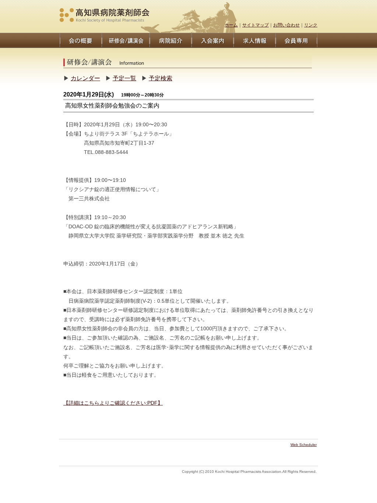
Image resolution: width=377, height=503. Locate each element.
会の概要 (81, 40)
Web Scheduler (303, 445)
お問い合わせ (286, 25)
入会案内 (212, 40)
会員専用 (296, 40)
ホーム (231, 25)
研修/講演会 (125, 40)
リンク (310, 25)
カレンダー (85, 78)
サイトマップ (255, 25)
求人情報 (254, 40)
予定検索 (160, 78)
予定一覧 (124, 78)
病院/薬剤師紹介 (170, 40)
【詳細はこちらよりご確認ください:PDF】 (113, 403)
